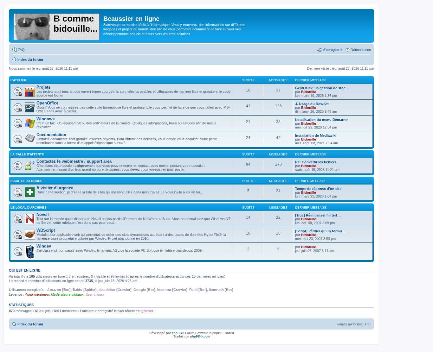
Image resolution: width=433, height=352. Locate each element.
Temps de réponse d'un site (318, 189)
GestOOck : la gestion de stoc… (322, 88)
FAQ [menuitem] (21, 50)
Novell (42, 214)
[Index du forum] (56, 25)
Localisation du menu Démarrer (321, 120)
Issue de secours (26, 181)
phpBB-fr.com (200, 336)
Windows (45, 118)
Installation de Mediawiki (315, 135)
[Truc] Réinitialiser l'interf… (318, 215)
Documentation (51, 134)
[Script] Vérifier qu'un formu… (320, 231)
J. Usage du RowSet (312, 104)
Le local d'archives (28, 207)
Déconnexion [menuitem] (361, 50)
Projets (43, 87)
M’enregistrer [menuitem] (332, 50)
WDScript (45, 230)
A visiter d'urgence (54, 187)
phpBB (177, 333)
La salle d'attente (27, 154)
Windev (43, 246)
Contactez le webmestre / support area (74, 161)
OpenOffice (47, 103)
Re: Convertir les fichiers (315, 162)
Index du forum (30, 324)
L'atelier (18, 80)
